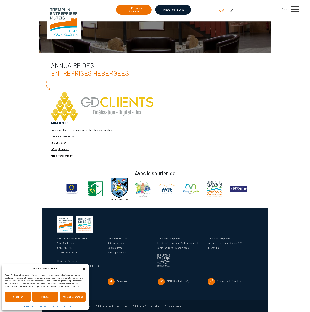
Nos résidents (115, 247)
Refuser (45, 296)
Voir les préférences (72, 296)
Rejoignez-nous (115, 242)
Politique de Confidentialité (59, 306)
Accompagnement (117, 252)
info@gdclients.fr (60, 149)
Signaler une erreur (174, 306)
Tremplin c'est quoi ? (118, 238)
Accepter (18, 296)
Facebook (121, 281)
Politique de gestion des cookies (32, 306)
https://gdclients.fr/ (62, 155)
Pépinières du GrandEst (228, 281)
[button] (84, 268)
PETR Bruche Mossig (177, 281)
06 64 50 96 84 (58, 142)
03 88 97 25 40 (70, 252)
